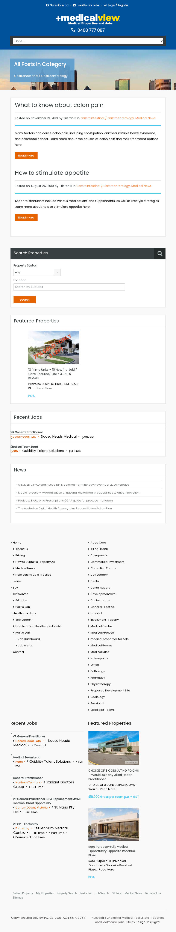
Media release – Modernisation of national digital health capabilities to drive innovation (79, 493)
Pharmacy (98, 678)
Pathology (98, 671)
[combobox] (37, 272)
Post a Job (22, 607)
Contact (18, 652)
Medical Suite (100, 652)
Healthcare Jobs (88, 5)
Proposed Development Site (110, 690)
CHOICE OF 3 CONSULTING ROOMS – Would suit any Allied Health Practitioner (113, 774)
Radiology (98, 697)
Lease (17, 581)
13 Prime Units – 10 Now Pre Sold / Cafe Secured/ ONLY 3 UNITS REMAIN (52, 373)
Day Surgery (99, 575)
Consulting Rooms (103, 568)
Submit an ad (59, 5)
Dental (95, 581)
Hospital (96, 613)
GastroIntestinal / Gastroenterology (107, 118)
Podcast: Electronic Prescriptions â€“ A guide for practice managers (66, 500)
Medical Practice (102, 633)
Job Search (23, 620)
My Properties (45, 893)
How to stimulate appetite (52, 173)
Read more (26, 156)
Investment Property (105, 620)
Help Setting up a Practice (33, 575)
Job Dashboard (29, 639)
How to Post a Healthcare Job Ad (38, 626)
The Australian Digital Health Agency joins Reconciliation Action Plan (65, 508)
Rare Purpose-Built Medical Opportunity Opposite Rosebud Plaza (111, 851)
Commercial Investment (107, 562)
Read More (44, 388)
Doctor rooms (100, 600)
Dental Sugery (100, 588)
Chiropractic (99, 555)
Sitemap (18, 897)
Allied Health (99, 549)
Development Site (103, 594)
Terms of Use (153, 893)
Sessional (97, 703)
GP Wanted (21, 594)
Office (95, 665)
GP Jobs (21, 600)
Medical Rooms (101, 645)
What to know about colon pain (59, 105)
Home (17, 543)
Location (20, 280)
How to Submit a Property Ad (35, 562)
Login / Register (118, 5)
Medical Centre (101, 626)
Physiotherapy (101, 684)
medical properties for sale (110, 639)
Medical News (145, 118)
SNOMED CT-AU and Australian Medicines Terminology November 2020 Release (73, 485)
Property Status (25, 265)
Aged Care (98, 543)
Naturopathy (99, 658)
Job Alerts (25, 645)
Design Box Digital (148, 922)
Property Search (67, 893)
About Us (21, 549)
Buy (15, 588)
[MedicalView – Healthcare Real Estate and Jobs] (88, 19)
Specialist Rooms (103, 710)
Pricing (20, 555)
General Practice (102, 607)
